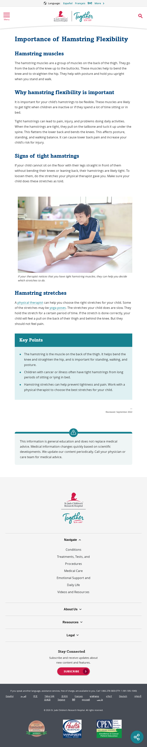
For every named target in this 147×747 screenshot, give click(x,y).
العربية (23, 696)
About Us (71, 609)
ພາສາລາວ (94, 696)
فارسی (100, 699)
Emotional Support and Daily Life (73, 581)
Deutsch (123, 696)
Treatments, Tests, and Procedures (73, 560)
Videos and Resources (73, 592)
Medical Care (73, 571)
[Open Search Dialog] (140, 16)
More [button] (98, 3)
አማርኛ (109, 696)
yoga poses (58, 308)
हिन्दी (90, 3)
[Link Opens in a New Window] (36, 729)
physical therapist (30, 302)
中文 (35, 696)
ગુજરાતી (137, 696)
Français (80, 3)
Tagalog (61, 699)
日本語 (47, 699)
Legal (71, 635)
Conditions (73, 550)
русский (86, 699)
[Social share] (137, 737)
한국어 (64, 696)
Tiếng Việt (49, 696)
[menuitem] (73, 671)
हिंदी (73, 699)
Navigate (70, 539)
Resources (70, 622)
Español (68, 3)
